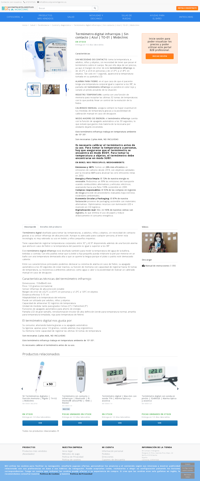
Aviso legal (67, 451)
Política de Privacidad (81, 474)
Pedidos (106, 454)
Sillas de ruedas (127, 17)
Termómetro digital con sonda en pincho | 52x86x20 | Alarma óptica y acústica (119, 398)
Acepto (187, 464)
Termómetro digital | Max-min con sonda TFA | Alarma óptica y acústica (79, 398)
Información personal (112, 451)
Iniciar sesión (159, 56)
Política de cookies (71, 459)
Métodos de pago (71, 454)
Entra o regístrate (187, 8)
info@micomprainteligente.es (52, 2)
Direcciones (107, 456)
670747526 (29, 2)
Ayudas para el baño (157, 17)
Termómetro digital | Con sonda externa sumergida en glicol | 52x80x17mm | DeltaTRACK (158, 398)
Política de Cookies (49, 474)
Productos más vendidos (45, 17)
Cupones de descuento (113, 459)
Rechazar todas (187, 476)
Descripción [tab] (30, 227)
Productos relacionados (41, 354)
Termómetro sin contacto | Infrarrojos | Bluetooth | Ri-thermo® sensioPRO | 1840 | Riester (37, 399)
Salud (70, 16)
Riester (26, 409)
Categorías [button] (15, 16)
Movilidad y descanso (96, 17)
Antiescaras (186, 16)
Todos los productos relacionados (40, 431)
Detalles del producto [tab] (51, 227)
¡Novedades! (28, 454)
